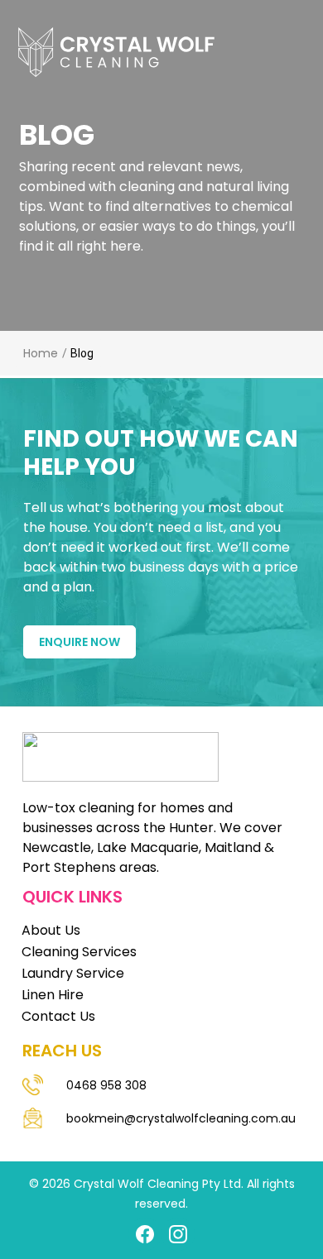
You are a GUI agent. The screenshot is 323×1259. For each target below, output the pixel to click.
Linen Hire (53, 994)
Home (40, 353)
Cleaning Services (79, 951)
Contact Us (58, 1016)
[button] (153, 43)
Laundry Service (73, 973)
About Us (51, 930)
